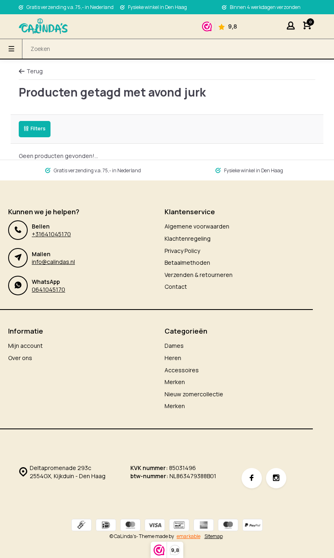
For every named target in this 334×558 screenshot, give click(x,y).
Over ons (20, 358)
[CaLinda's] (43, 26)
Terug (34, 71)
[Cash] (81, 526)
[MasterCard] (130, 526)
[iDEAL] (106, 526)
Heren (173, 358)
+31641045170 (51, 234)
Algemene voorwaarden (197, 226)
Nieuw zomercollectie (194, 394)
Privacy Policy (182, 251)
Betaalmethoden (187, 262)
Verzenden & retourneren (199, 275)
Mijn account (25, 345)
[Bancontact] (179, 526)
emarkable (188, 536)
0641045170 (48, 289)
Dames (174, 345)
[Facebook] (252, 478)
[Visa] (155, 526)
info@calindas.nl (53, 262)
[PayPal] (252, 526)
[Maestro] (228, 526)
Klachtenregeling (188, 238)
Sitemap (213, 536)
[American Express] (203, 526)
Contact (176, 286)
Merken (175, 382)
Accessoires (182, 370)
